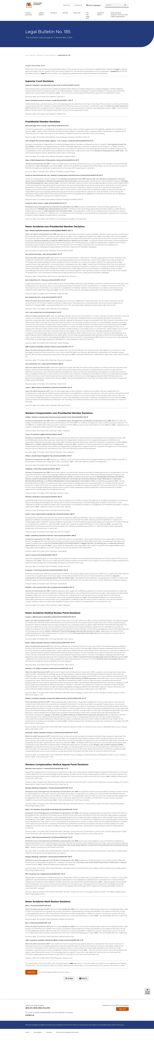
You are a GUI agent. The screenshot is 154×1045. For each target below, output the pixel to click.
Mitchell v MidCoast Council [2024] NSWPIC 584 (43, 497)
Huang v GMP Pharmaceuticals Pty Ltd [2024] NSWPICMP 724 (48, 837)
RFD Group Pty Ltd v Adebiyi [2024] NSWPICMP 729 (45, 874)
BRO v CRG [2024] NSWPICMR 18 (38, 905)
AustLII (114, 71)
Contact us (78, 5)
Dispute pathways (28, 14)
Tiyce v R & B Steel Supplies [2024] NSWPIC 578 (43, 434)
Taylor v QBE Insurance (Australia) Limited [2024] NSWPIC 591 (48, 387)
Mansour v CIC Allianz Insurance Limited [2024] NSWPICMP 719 (49, 668)
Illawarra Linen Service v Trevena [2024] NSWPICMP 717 (46, 768)
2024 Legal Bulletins (51, 55)
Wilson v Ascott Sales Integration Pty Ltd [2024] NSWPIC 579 (48, 456)
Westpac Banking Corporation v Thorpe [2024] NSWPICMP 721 (49, 788)
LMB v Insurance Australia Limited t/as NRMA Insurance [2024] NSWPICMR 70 (54, 940)
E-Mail (70, 978)
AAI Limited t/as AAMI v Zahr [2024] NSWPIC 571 (43, 254)
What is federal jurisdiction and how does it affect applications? (119, 14)
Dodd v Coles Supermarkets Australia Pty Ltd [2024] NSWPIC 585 (49, 514)
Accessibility (38, 1032)
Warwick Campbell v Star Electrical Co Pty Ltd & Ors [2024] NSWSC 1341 (52, 85)
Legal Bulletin (41, 55)
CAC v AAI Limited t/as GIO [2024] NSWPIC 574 (43, 312)
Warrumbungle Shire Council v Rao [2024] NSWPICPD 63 (47, 125)
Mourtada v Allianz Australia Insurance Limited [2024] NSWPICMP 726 (51, 732)
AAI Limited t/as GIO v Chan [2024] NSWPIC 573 (43, 297)
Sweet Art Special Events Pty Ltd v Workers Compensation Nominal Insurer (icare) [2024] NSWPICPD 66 (64, 175)
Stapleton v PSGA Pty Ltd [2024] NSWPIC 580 (42, 469)
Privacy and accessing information (67, 1032)
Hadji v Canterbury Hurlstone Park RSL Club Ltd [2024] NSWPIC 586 (50, 535)
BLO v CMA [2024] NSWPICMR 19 (38, 923)
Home (27, 55)
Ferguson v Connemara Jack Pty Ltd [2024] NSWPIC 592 (46, 570)
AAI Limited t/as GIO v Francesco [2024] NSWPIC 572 (45, 280)
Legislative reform (100, 14)
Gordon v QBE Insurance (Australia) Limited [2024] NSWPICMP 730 (50, 617)
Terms (27, 1032)
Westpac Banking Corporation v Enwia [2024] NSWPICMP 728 (48, 857)
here (117, 69)
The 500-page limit (87, 15)
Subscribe (31, 972)
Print (85, 979)
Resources (77, 13)
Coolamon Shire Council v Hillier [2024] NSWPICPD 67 (45, 203)
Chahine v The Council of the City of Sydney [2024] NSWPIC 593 (49, 587)
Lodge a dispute (41, 14)
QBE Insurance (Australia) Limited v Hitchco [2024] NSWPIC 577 (49, 347)
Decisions (53, 13)
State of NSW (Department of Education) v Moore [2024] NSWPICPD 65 (52, 160)
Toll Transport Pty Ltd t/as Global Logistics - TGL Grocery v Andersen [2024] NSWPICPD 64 (59, 141)
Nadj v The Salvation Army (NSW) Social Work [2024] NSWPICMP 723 (51, 809)
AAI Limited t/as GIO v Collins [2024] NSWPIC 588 (44, 364)
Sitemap (49, 1032)
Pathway (65, 13)
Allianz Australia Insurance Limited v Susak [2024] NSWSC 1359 (49, 100)
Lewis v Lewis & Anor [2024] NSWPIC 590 (41, 555)
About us (66, 5)
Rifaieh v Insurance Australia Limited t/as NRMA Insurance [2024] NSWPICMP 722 (55, 698)
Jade (43, 73)
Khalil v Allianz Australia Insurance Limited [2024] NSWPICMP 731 (50, 642)
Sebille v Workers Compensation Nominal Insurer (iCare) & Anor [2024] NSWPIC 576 (56, 417)
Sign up (124, 1009)
